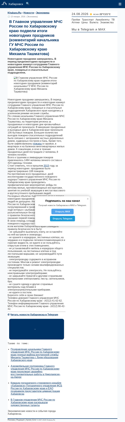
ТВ (113, 19)
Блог (34, 420)
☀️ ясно (100, 14)
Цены (84, 22)
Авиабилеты (103, 19)
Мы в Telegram (83, 29)
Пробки (76, 19)
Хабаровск (15, 4)
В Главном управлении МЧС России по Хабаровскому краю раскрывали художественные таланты (33, 402)
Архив (28, 420)
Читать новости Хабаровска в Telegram (34, 314)
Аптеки (76, 22)
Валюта (94, 22)
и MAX (100, 29)
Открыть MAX (62, 211)
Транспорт (88, 19)
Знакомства (107, 22)
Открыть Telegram (62, 218)
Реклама (11, 420)
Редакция (20, 420)
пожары (37, 143)
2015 (46, 165)
